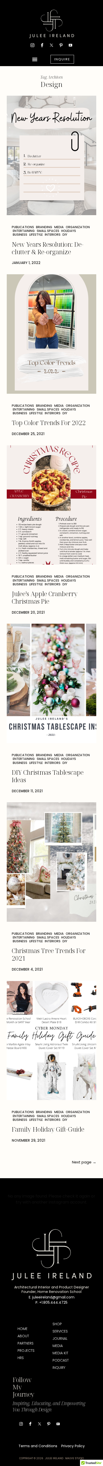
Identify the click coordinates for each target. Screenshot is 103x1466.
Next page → (84, 1162)
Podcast (60, 1360)
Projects (26, 1350)
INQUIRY (58, 1367)
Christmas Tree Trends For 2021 (49, 954)
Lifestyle (36, 234)
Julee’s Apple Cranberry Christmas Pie (45, 597)
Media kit (60, 1353)
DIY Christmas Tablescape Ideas (48, 776)
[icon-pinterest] (61, 45)
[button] (35, 59)
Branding (44, 227)
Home (23, 1328)
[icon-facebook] (42, 45)
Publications (23, 227)
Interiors (52, 234)
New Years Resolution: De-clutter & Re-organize (48, 248)
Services (60, 1331)
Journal (60, 1338)
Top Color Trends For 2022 (49, 422)
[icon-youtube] (70, 45)
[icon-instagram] (32, 45)
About (23, 1336)
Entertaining (24, 231)
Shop (57, 1323)
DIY (64, 234)
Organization (78, 227)
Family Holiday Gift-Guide (48, 1129)
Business (20, 234)
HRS (21, 1357)
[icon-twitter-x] (51, 45)
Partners (26, 1343)
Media (59, 227)
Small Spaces (48, 231)
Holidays (68, 231)
